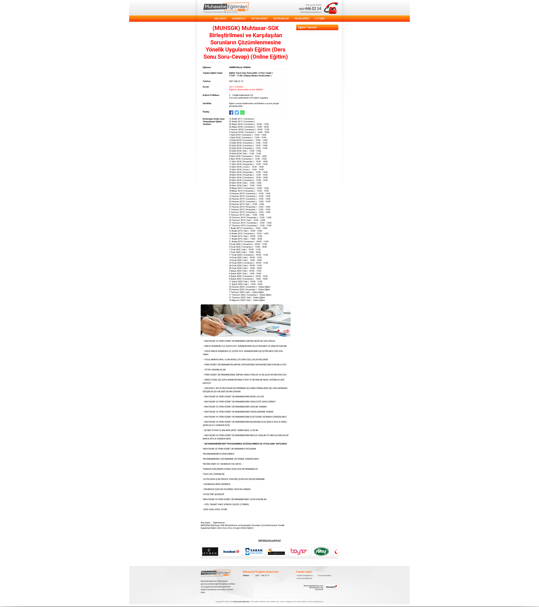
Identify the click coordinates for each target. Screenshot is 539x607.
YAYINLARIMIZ (301, 18)
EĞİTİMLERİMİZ (259, 18)
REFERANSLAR (281, 18)
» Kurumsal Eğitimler (304, 578)
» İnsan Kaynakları (324, 576)
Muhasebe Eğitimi (226, 8)
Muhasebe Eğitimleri (242, 602)
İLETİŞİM (320, 18)
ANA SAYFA (220, 18)
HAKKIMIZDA (239, 18)
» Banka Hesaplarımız (304, 576)
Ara (303, 4)
